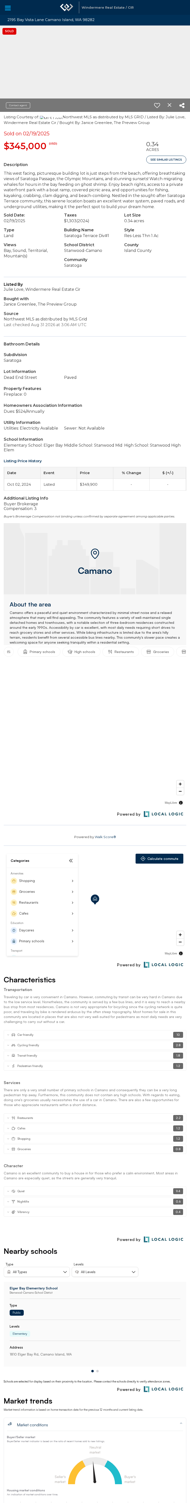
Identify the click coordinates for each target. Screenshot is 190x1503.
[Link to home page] (66, 7)
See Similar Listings (166, 159)
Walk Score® (105, 837)
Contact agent (18, 105)
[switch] (157, 105)
